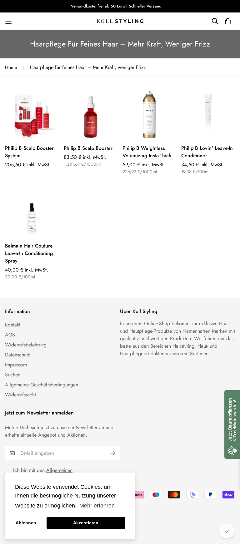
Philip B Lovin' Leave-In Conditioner (207, 152)
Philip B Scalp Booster (88, 148)
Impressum (16, 364)
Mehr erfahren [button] (97, 505)
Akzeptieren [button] (85, 522)
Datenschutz (17, 354)
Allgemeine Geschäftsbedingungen (41, 384)
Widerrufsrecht (20, 394)
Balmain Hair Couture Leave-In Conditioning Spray (29, 253)
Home (11, 67)
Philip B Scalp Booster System (29, 152)
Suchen (12, 374)
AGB (10, 334)
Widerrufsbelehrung (26, 344)
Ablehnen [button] (26, 522)
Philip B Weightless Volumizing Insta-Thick (146, 152)
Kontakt (12, 324)
